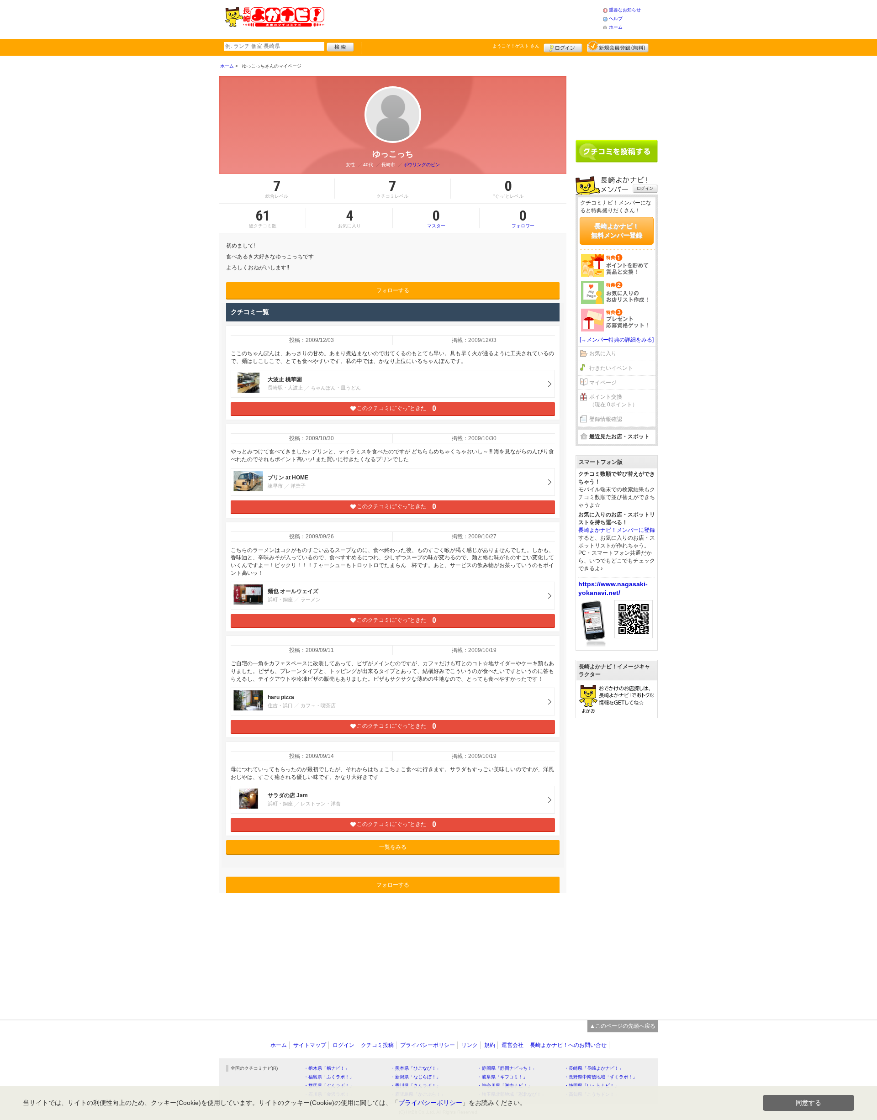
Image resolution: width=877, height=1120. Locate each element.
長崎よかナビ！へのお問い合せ (568, 1045)
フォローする (392, 290)
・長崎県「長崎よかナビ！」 (593, 1068)
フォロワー (523, 218)
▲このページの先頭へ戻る (622, 1026)
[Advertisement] (463, 18)
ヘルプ (616, 18)
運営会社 (512, 1045)
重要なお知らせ (625, 9)
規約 (489, 1045)
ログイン (563, 47)
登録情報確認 (605, 419)
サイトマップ (309, 1045)
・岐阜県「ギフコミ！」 (502, 1076)
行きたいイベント (611, 368)
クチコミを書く (617, 151)
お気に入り (603, 353)
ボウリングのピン (421, 164)
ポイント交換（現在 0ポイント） (613, 401)
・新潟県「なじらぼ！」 (416, 1076)
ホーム (616, 27)
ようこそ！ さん (515, 45)
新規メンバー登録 (618, 47)
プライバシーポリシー (427, 1045)
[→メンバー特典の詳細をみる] (617, 340)
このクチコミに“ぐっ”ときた (396, 408)
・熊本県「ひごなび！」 (416, 1068)
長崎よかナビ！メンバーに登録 (616, 530)
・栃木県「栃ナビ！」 (326, 1068)
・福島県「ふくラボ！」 (329, 1076)
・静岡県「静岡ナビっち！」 (507, 1068)
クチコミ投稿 (377, 1045)
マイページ (603, 382)
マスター (436, 218)
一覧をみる (393, 847)
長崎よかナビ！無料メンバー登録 (616, 230)
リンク (469, 1045)
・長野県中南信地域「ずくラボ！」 (600, 1076)
